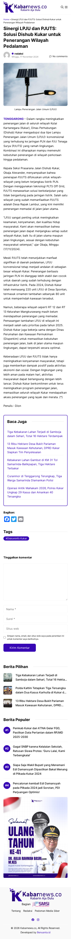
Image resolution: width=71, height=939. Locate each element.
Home (6, 19)
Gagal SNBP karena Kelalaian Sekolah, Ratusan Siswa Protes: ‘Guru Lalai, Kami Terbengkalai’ (39, 751)
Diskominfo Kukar (17, 538)
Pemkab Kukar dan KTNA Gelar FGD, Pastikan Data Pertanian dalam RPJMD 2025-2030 (38, 732)
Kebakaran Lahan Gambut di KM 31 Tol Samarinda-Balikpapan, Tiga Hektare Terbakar (32, 464)
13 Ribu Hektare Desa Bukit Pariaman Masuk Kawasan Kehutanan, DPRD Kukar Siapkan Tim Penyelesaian (33, 448)
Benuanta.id (43, 932)
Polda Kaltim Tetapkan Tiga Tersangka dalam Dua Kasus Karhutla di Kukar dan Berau (41, 692)
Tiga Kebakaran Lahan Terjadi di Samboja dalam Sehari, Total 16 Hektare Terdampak (41, 679)
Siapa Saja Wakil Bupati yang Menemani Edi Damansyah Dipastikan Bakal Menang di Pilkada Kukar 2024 (40, 769)
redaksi (18, 53)
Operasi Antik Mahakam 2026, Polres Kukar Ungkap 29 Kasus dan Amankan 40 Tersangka (35, 492)
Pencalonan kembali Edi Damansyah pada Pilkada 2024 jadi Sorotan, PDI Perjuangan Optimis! (36, 788)
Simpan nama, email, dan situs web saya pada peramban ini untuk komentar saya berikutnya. (35, 637)
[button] (62, 7)
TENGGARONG (13, 119)
